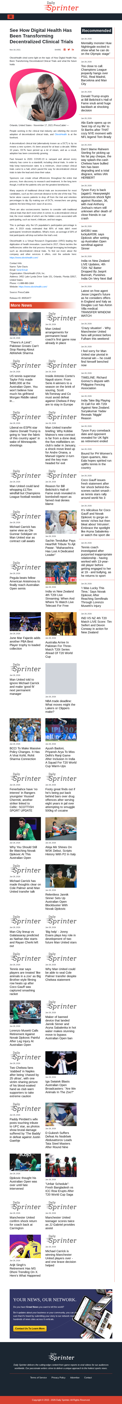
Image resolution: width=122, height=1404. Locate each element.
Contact (88, 1377)
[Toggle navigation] (10, 17)
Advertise (74, 1377)
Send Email (22, 270)
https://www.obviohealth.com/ (24, 257)
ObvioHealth (61, 134)
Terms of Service (38, 1377)
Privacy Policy (58, 1377)
